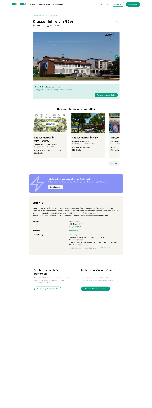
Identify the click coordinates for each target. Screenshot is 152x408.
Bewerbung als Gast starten (48, 289)
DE (107, 4)
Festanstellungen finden (106, 95)
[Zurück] (111, 163)
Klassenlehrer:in (44, 139)
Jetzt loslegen (55, 187)
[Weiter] (115, 163)
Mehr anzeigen (105, 248)
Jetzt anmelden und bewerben (95, 289)
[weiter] (116, 56)
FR (101, 4)
